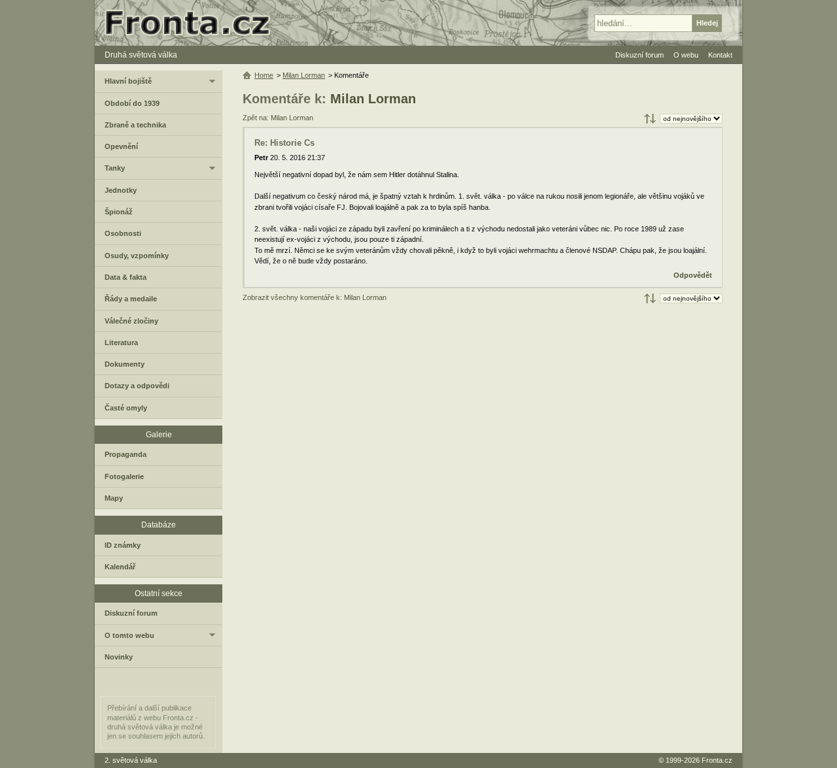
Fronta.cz (717, 760)
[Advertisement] (483, 411)
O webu (686, 55)
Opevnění (121, 146)
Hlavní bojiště (128, 81)
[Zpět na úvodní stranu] (193, 23)
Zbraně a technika (135, 125)
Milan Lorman (373, 99)
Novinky (119, 657)
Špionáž (119, 212)
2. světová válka (131, 760)
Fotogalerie (124, 476)
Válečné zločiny (131, 321)
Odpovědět (693, 275)
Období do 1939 (132, 103)
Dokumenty (125, 364)
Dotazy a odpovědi (137, 386)
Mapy (114, 498)
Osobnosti (123, 233)
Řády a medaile (131, 299)
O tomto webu (129, 635)
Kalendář (120, 567)
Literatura (121, 342)
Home (263, 75)
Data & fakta (125, 277)
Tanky (115, 168)
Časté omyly (126, 408)
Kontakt (720, 55)
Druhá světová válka (141, 54)
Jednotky (121, 190)
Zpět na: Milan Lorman (278, 118)
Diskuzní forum (131, 613)
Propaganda (125, 454)
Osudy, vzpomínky (137, 255)
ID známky (123, 545)
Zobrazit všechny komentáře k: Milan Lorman (314, 297)
